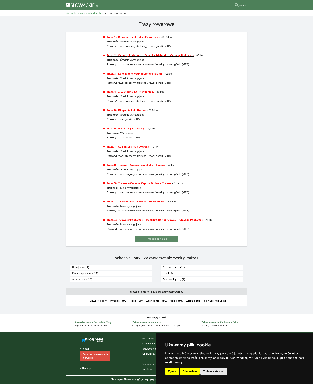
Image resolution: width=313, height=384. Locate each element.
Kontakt (86, 348)
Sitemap (86, 368)
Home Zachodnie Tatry (156, 238)
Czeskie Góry (150, 343)
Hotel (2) (168, 273)
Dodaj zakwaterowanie (95, 356)
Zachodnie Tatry (156, 300)
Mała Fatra (176, 300)
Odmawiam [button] (190, 371)
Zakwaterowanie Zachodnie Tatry (93, 322)
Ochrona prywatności (154, 363)
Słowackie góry (98, 300)
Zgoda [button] (172, 371)
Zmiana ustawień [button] (213, 371)
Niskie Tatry (136, 300)
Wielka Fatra (193, 300)
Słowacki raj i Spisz (215, 300)
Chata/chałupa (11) (174, 267)
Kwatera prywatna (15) (85, 273)
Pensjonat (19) (80, 267)
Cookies (147, 368)
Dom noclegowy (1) (174, 279)
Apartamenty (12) (82, 279)
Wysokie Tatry (118, 300)
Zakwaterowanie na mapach (147, 322)
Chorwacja (148, 353)
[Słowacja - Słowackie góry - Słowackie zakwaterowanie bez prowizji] (82, 5)
